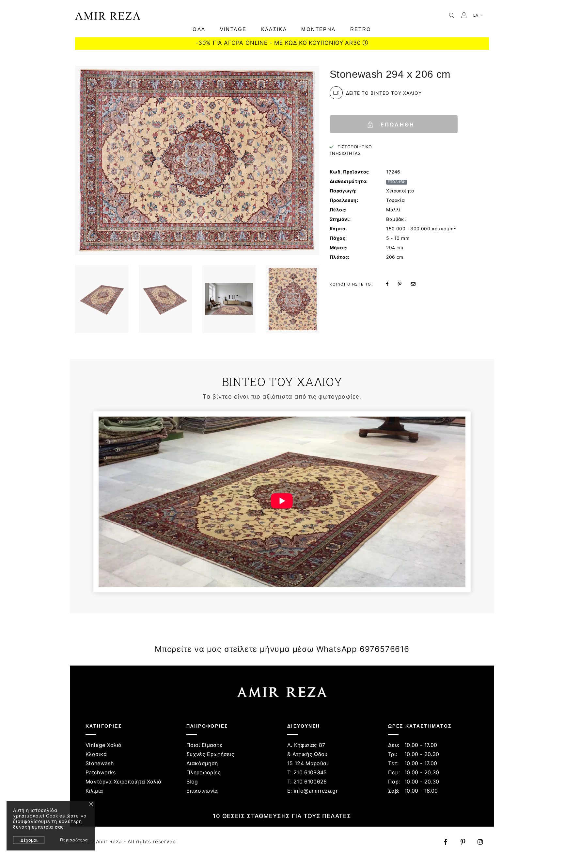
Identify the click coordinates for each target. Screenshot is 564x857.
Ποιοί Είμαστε (204, 745)
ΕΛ (476, 15)
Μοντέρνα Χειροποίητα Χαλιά (123, 781)
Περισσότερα (74, 839)
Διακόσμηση (202, 763)
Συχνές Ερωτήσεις (210, 754)
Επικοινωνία (202, 790)
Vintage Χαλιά (103, 745)
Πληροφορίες (203, 772)
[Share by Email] (417, 284)
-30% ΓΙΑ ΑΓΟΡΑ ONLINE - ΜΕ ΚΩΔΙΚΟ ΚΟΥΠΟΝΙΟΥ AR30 (279, 43)
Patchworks (101, 772)
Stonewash (100, 763)
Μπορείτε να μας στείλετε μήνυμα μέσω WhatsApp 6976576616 (282, 649)
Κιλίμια (94, 790)
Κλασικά (96, 754)
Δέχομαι (29, 840)
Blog (192, 781)
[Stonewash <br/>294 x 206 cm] (101, 299)
